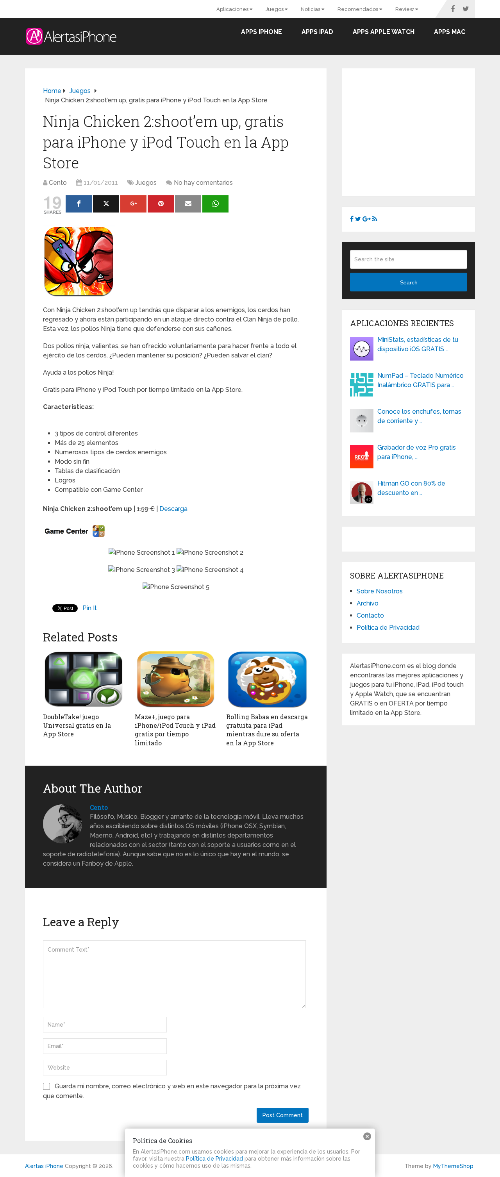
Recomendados (358, 9)
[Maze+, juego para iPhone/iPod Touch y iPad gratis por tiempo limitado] (176, 679)
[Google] (133, 204)
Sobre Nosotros (380, 591)
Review (405, 9)
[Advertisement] (415, 131)
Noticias (311, 9)
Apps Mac (449, 32)
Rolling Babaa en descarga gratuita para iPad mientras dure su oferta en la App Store (267, 730)
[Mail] (188, 204)
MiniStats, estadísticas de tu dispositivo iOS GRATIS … (417, 344)
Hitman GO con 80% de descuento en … (411, 488)
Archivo (368, 603)
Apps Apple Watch (383, 32)
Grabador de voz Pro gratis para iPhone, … (416, 452)
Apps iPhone (261, 32)
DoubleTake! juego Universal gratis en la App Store (77, 725)
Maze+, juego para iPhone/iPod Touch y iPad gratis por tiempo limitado (175, 730)
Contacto (370, 615)
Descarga (173, 509)
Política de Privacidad (388, 627)
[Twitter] (106, 204)
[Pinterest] (161, 204)
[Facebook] (79, 204)
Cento (58, 182)
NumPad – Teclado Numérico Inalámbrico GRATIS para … (420, 380)
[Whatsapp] (215, 204)
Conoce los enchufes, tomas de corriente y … (419, 416)
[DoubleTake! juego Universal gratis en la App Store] (84, 679)
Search (409, 282)
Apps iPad (317, 32)
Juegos (275, 9)
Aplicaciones (233, 9)
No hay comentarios (203, 182)
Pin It (89, 608)
